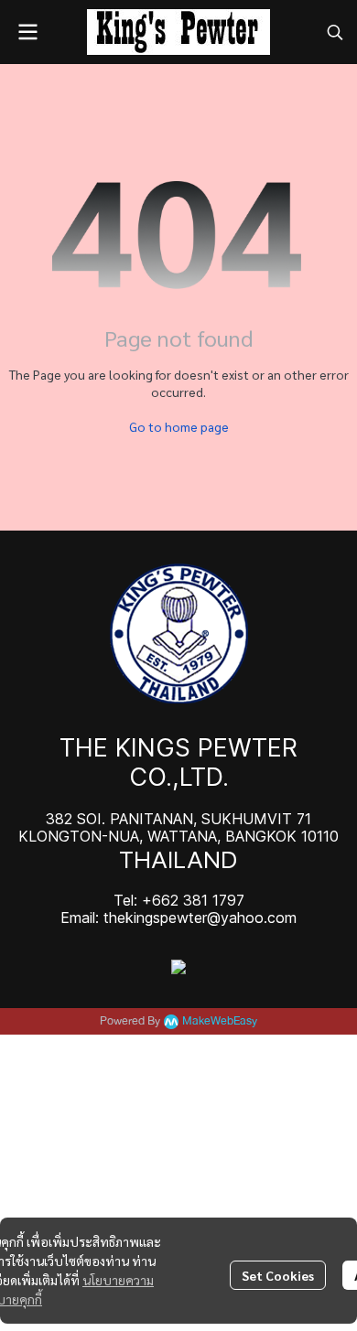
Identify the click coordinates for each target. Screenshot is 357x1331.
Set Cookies (278, 1275)
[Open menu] (27, 32)
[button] (335, 32)
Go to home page (179, 426)
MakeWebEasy (219, 1021)
